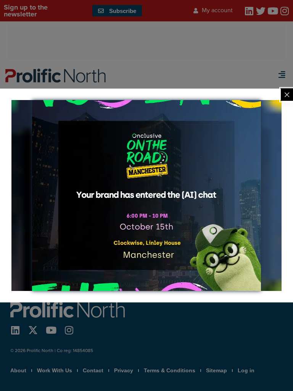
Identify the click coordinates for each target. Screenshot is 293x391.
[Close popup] (287, 95)
